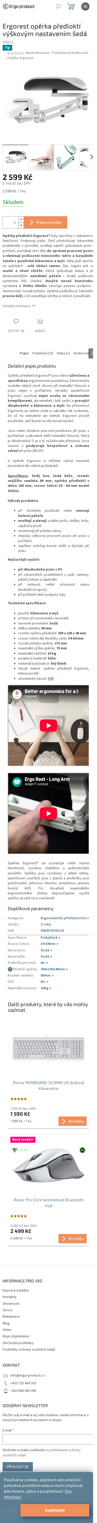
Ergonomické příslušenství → (65, 918)
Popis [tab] (24, 353)
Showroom (11, 1303)
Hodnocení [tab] (81, 353)
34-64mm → (49, 943)
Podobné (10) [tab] (42, 353)
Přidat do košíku (49, 222)
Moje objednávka (16, 1336)
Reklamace (11, 1316)
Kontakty (10, 1297)
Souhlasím (55, 1510)
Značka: (20, 58)
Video (7, 1329)
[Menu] (85, 6)
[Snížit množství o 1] (21, 225)
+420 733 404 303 (23, 1383)
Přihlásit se (18, 1466)
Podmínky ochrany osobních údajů (29, 1349)
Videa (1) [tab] (63, 353)
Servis (7, 1310)
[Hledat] (58, 6)
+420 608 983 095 (23, 1390)
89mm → (47, 975)
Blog (6, 1323)
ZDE (51, 678)
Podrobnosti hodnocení (70, 53)
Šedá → (46, 950)
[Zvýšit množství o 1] (21, 219)
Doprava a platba (16, 1290)
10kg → (46, 988)
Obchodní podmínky (18, 1343)
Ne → (44, 962)
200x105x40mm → (54, 969)
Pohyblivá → (51, 937)
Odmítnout (10, 1510)
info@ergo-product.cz (27, 1375)
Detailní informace (17, 306)
